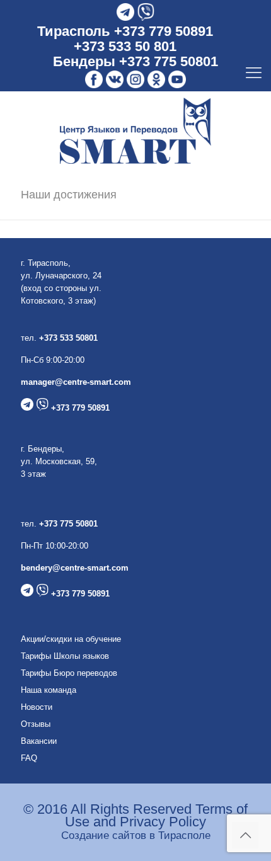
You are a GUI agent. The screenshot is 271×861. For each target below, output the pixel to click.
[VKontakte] (115, 80)
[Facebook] (94, 80)
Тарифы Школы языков (65, 656)
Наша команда (48, 690)
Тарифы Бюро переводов (69, 673)
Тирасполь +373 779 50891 (125, 31)
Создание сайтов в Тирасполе (135, 835)
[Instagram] (135, 80)
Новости (36, 707)
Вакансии (39, 741)
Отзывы (35, 724)
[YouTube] (177, 80)
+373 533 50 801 (125, 46)
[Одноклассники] (156, 80)
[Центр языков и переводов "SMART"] (135, 131)
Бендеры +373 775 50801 (135, 61)
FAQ (29, 758)
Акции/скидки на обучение (71, 639)
